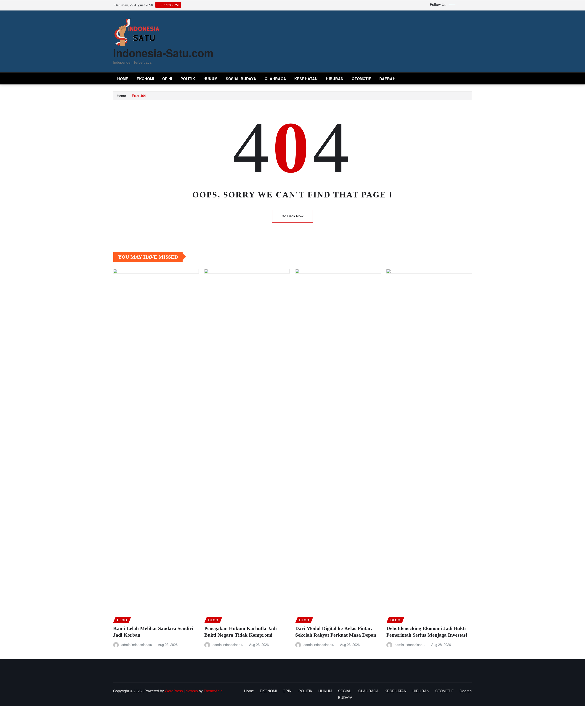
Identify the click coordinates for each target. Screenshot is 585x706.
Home (122, 78)
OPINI (167, 78)
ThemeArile (213, 690)
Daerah (387, 78)
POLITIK (188, 78)
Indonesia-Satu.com (163, 52)
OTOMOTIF (361, 78)
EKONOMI (145, 78)
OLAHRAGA (275, 78)
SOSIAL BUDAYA (241, 78)
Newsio (192, 690)
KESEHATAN (306, 78)
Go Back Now (292, 215)
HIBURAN (334, 78)
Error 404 (139, 95)
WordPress (174, 690)
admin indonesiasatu (136, 644)
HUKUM (210, 78)
